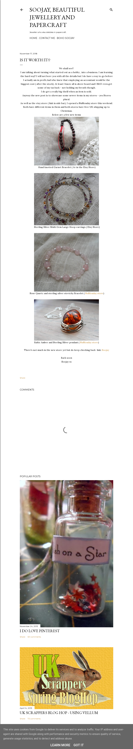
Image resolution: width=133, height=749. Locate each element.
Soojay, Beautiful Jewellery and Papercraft (57, 17)
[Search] (111, 9)
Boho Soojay (65, 38)
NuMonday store (94, 293)
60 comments (34, 637)
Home (33, 38)
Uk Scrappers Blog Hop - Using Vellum (59, 712)
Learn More (60, 745)
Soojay (105, 350)
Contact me (47, 38)
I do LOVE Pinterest (40, 630)
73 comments (34, 718)
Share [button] (22, 378)
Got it (78, 745)
